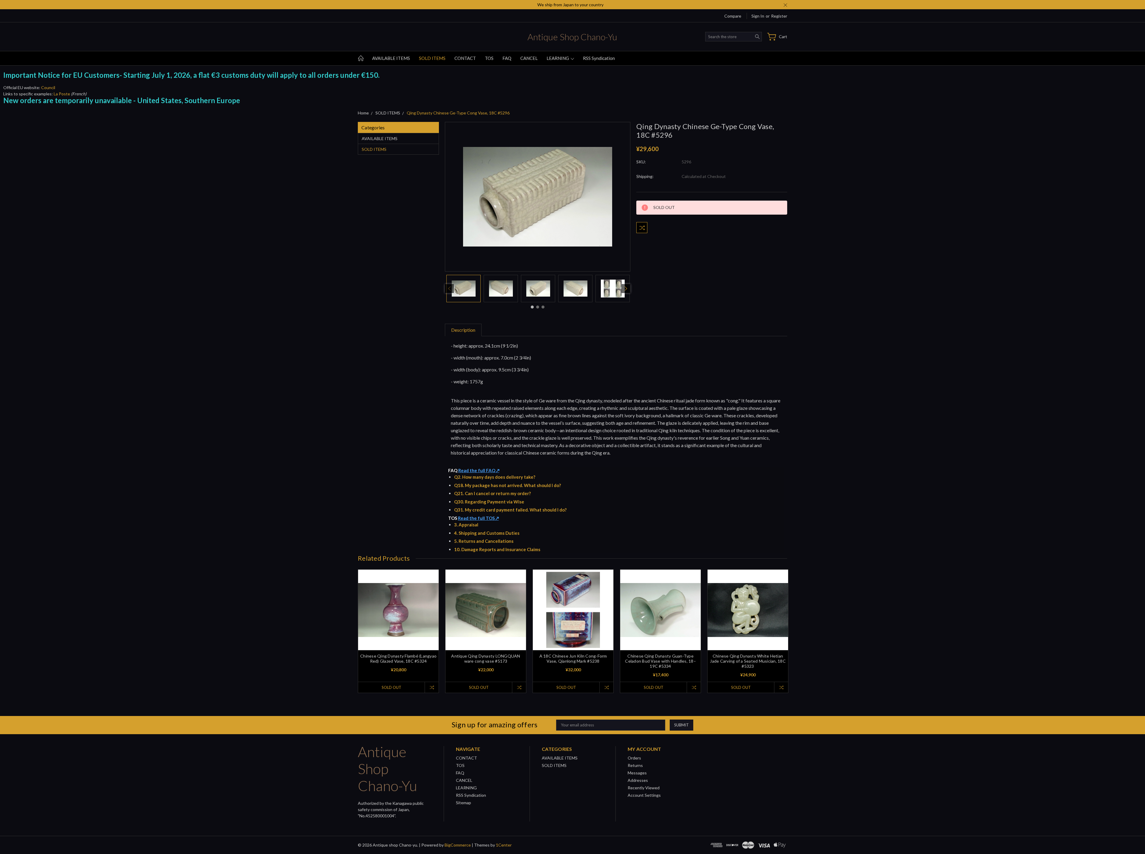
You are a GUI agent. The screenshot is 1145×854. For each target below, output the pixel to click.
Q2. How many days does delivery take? (494, 477)
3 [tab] (542, 307)
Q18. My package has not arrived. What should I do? (507, 485)
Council (48, 87)
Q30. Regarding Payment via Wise (489, 501)
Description (463, 330)
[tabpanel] (463, 288)
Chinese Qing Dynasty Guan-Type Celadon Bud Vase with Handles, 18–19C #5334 (660, 661)
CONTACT (465, 58)
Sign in (757, 15)
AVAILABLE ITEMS (391, 58)
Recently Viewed (644, 787)
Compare (732, 15)
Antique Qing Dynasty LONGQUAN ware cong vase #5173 (485, 658)
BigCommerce (458, 844)
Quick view (398, 626)
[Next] (625, 288)
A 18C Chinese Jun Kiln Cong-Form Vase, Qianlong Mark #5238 (573, 658)
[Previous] (449, 288)
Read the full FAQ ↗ (478, 470)
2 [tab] (537, 307)
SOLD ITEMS (432, 58)
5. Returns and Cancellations (483, 541)
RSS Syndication (599, 58)
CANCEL (529, 58)
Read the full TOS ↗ (478, 518)
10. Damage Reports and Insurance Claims (497, 549)
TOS (489, 58)
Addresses (638, 780)
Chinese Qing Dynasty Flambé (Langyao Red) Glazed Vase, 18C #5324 (398, 658)
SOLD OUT (391, 687)
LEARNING (558, 58)
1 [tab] (532, 307)
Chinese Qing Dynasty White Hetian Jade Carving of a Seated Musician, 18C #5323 (748, 661)
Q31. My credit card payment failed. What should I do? (510, 509)
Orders (634, 757)
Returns (635, 765)
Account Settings (644, 795)
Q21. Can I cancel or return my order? (492, 493)
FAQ (506, 58)
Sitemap (463, 802)
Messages (637, 772)
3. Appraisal (466, 524)
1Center (504, 844)
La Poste (62, 93)
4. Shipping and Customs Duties (486, 533)
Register (779, 15)
